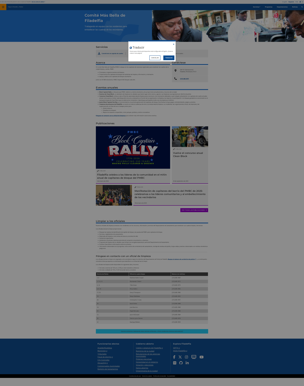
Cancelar (155, 58)
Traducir (169, 58)
